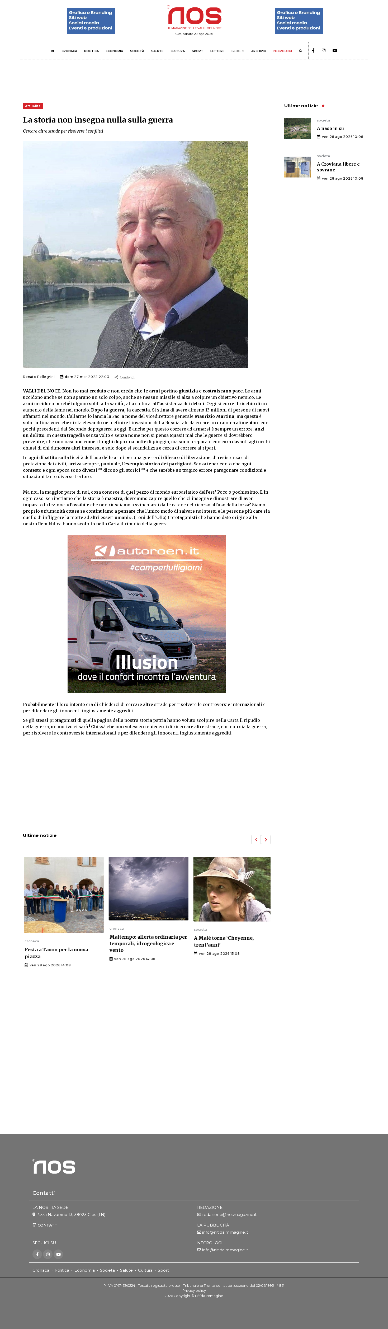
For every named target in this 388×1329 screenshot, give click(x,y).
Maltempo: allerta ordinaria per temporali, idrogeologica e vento (146, 943)
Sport (163, 1270)
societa (198, 930)
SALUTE (157, 51)
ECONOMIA (114, 51)
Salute (126, 1270)
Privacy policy (194, 1291)
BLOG (235, 51)
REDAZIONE (210, 1207)
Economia (84, 1270)
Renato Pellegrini (39, 377)
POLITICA (91, 51)
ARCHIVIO (258, 51)
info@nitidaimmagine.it (225, 1232)
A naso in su (330, 128)
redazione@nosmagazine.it (229, 1214)
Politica (62, 1270)
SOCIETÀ (137, 51)
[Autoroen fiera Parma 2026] (147, 614)
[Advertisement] (147, 785)
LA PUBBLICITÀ (213, 1225)
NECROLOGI (282, 51)
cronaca (30, 941)
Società (107, 1270)
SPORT (197, 51)
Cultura (145, 1270)
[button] (256, 839)
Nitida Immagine (209, 1296)
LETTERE (217, 51)
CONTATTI (47, 1225)
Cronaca (40, 1270)
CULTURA (178, 51)
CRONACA (69, 51)
